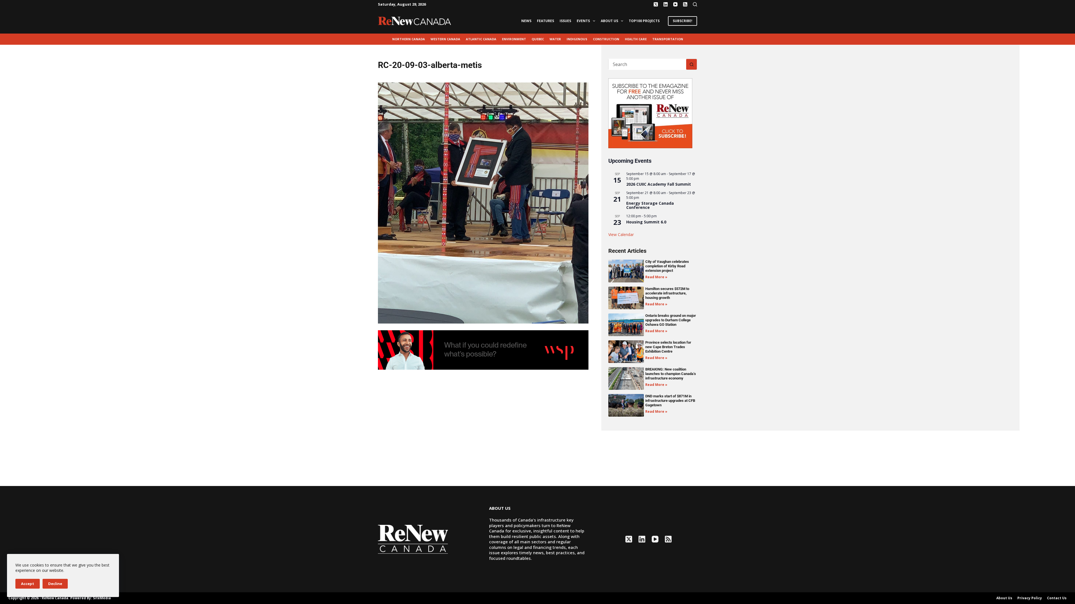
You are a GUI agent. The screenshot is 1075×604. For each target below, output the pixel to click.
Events (583, 20)
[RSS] (685, 4)
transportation (667, 39)
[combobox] (647, 64)
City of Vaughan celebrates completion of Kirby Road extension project (667, 266)
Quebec (538, 39)
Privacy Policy (1029, 598)
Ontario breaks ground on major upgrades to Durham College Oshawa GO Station (670, 320)
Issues (565, 20)
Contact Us (1057, 598)
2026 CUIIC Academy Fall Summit (658, 184)
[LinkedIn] (665, 4)
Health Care (636, 39)
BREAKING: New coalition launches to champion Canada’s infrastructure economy (670, 373)
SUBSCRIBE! (682, 20)
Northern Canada (408, 39)
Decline (55, 583)
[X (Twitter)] (656, 4)
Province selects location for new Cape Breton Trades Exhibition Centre (668, 346)
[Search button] (691, 64)
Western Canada (445, 39)
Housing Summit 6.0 (646, 222)
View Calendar (621, 234)
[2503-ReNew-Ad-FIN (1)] (483, 349)
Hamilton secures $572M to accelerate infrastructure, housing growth (667, 293)
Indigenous (577, 39)
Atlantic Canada (481, 39)
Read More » (656, 277)
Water (555, 39)
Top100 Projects (644, 20)
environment (514, 39)
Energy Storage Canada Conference (650, 205)
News (526, 20)
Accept (27, 583)
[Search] (695, 4)
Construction (606, 39)
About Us (609, 20)
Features (545, 20)
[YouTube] (675, 4)
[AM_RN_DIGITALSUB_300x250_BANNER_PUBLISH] (650, 113)
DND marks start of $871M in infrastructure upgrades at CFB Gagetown (670, 400)
